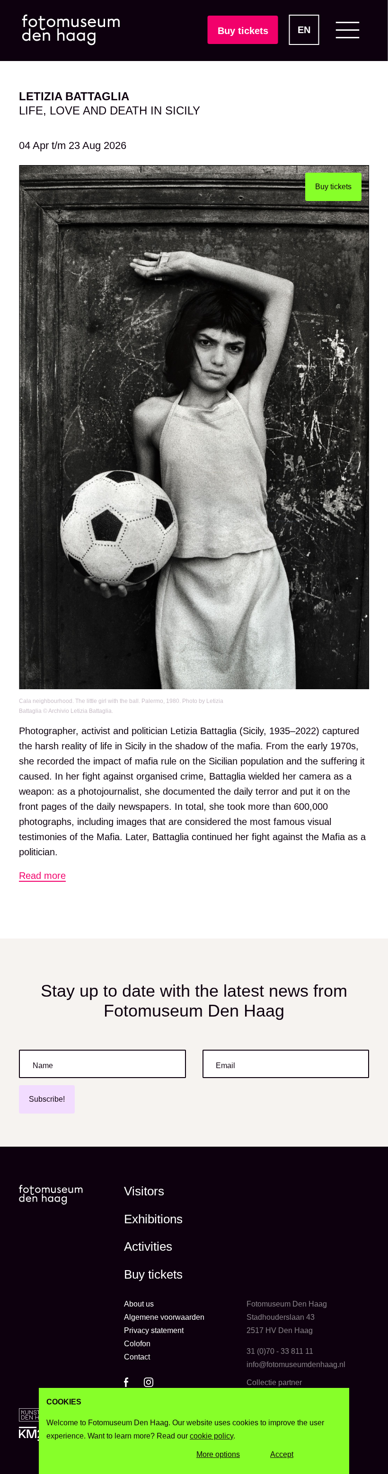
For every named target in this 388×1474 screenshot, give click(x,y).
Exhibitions (153, 1219)
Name (43, 1066)
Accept (281, 1454)
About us (139, 1304)
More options (218, 1454)
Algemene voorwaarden (164, 1317)
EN (304, 30)
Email (225, 1066)
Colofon (137, 1344)
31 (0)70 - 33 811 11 (280, 1351)
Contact (137, 1357)
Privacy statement (154, 1330)
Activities (148, 1246)
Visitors (144, 1191)
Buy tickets (243, 31)
